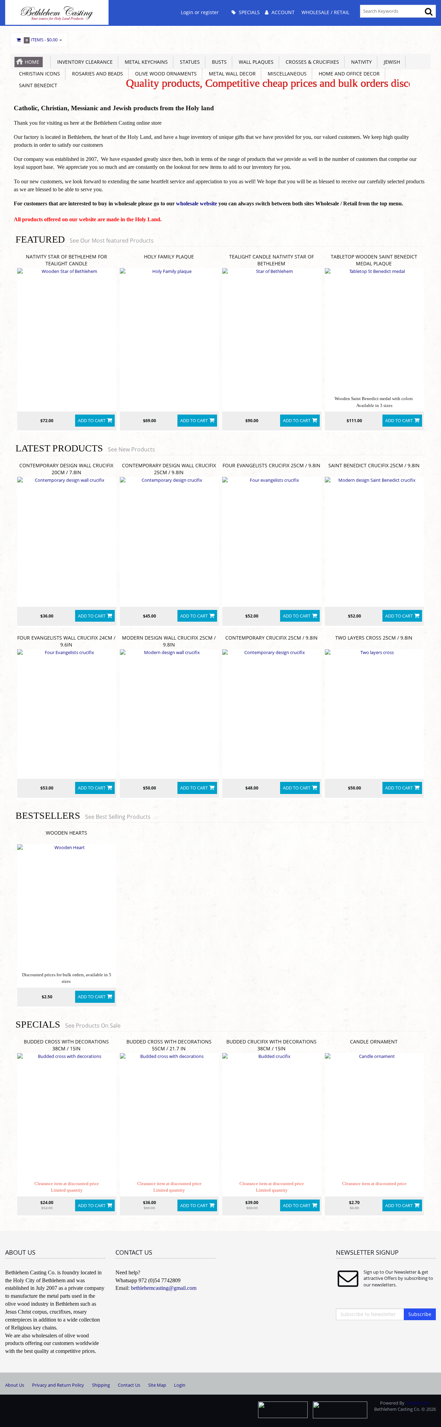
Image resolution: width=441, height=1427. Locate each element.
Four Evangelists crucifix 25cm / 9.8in (271, 465)
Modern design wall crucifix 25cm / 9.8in (169, 641)
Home (32, 62)
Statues (188, 62)
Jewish (390, 62)
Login (179, 1385)
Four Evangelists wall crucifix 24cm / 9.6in (66, 641)
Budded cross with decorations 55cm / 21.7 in (169, 1045)
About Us (14, 1385)
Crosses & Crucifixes (311, 62)
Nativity (360, 62)
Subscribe (419, 1314)
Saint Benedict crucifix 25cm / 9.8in (374, 465)
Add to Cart (91, 420)
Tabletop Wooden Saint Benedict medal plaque (374, 260)
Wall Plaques (255, 62)
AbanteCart (418, 1403)
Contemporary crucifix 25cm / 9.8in (271, 637)
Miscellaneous (286, 73)
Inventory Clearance (83, 62)
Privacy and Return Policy (58, 1385)
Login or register (200, 12)
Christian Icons (38, 73)
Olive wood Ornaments (164, 73)
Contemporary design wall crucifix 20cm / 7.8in (66, 469)
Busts (218, 62)
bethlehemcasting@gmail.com (163, 1288)
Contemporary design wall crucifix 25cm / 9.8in (169, 469)
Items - (42, 40)
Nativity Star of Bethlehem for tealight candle (66, 260)
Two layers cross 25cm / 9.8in (373, 637)
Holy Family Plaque (169, 256)
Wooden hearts (66, 832)
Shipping (101, 1385)
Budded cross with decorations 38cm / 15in (66, 1045)
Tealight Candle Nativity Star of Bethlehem (271, 260)
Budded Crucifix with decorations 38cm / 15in (271, 1045)
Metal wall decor (231, 73)
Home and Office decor (348, 73)
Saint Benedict (36, 85)
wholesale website (196, 203)
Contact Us (129, 1385)
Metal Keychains (145, 62)
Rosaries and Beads (96, 73)
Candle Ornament (374, 1041)
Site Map (157, 1385)
